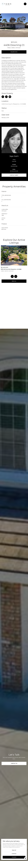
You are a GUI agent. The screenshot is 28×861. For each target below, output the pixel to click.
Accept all (14, 857)
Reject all (14, 850)
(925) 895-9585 (14, 166)
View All (14, 281)
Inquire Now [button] (14, 52)
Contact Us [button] (14, 763)
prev (12, 276)
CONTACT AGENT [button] (14, 175)
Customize (14, 853)
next (15, 276)
